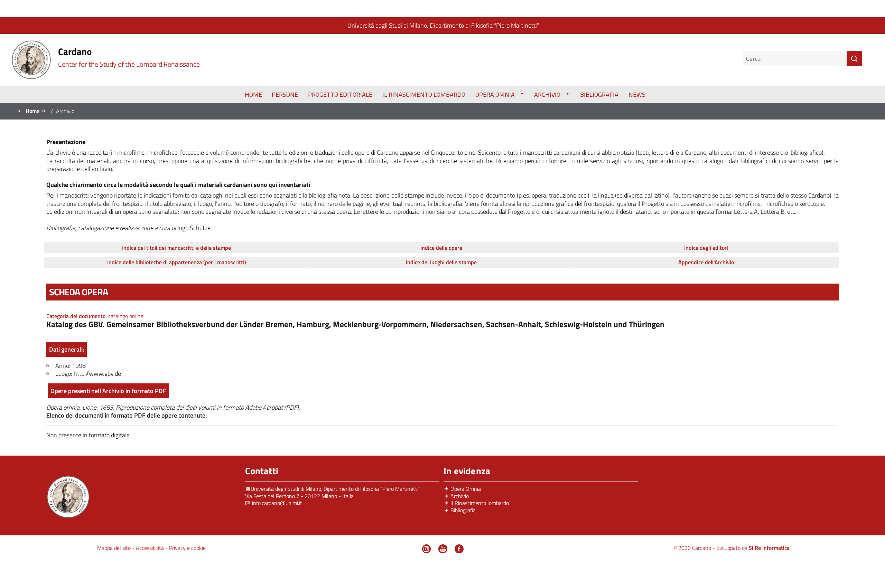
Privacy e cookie (187, 548)
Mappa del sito (114, 548)
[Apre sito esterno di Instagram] (426, 548)
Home (253, 94)
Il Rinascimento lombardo (479, 503)
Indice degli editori (706, 248)
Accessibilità (150, 548)
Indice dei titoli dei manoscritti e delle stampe (176, 248)
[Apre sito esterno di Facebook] (459, 548)
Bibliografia (599, 94)
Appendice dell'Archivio (706, 262)
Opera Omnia (495, 94)
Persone (285, 94)
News (636, 94)
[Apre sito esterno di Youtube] (442, 548)
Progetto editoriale (340, 94)
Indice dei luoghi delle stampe (441, 262)
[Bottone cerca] (854, 58)
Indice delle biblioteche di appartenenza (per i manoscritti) (176, 262)
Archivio (547, 94)
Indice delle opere (441, 248)
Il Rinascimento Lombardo (423, 94)
